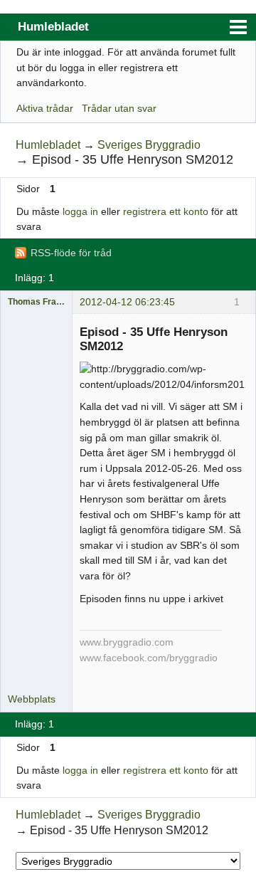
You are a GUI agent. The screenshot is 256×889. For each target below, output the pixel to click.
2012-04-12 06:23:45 (127, 301)
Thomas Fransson (36, 302)
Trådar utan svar (119, 108)
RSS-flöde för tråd (71, 252)
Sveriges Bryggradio (149, 145)
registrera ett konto (165, 211)
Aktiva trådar (44, 108)
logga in (80, 211)
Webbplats (31, 699)
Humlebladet (53, 26)
